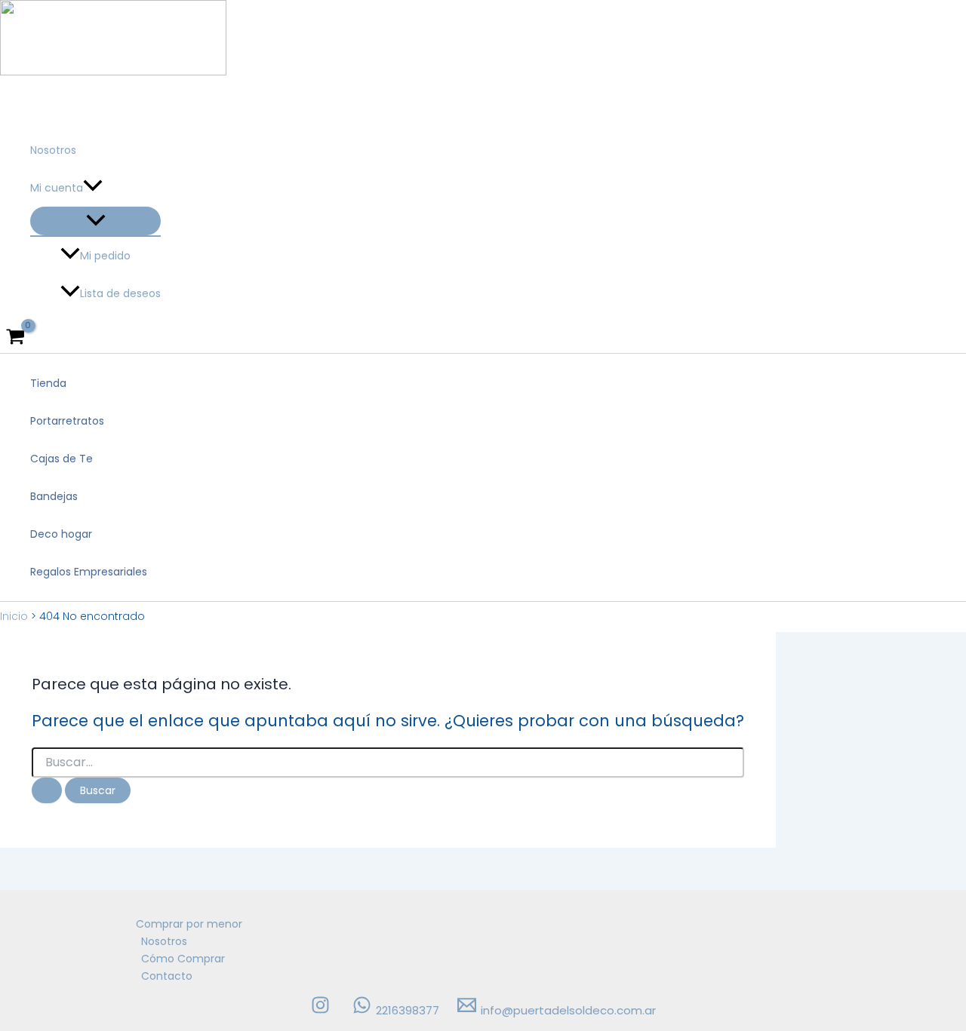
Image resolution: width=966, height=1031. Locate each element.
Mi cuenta (56, 187)
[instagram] (322, 1010)
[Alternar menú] (95, 221)
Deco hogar (61, 534)
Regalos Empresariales (88, 571)
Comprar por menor (189, 923)
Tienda (48, 383)
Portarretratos (67, 420)
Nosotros (53, 150)
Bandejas (54, 496)
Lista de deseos (120, 293)
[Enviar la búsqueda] (47, 790)
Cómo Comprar (183, 958)
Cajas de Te (61, 458)
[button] (93, 188)
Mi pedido (105, 255)
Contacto (166, 975)
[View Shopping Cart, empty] (15, 338)
